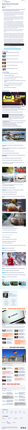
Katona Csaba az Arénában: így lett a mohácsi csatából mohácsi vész (12, 126)
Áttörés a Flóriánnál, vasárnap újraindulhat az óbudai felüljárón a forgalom (6, 182)
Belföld (3, 411)
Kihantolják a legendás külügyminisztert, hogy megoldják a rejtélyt (14, 272)
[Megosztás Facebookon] (2, 7)
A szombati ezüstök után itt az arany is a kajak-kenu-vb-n (10, 228)
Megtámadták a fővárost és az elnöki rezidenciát (9, 250)
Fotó (23, 411)
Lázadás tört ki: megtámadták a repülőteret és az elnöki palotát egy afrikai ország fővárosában (20, 342)
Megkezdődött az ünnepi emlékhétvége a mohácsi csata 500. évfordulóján (13, 122)
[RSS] (21, 428)
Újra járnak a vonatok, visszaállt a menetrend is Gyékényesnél (10, 270)
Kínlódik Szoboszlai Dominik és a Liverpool (8, 266)
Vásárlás (14, 347)
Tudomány (7, 411)
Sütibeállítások (3, 428)
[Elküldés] (4, 7)
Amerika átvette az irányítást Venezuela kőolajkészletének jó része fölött (12, 160)
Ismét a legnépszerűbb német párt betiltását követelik (9, 232)
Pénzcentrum (10, 308)
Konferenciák (19, 308)
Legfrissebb (20, 411)
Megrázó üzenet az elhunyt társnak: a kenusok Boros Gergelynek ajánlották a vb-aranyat (19, 174)
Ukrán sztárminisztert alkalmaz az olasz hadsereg (9, 241)
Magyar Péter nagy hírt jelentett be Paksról (9, 141)
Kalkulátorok (22, 347)
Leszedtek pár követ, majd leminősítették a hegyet (9, 194)
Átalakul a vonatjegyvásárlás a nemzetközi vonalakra (9, 239)
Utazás (18, 347)
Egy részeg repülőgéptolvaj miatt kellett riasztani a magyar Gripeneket (19, 182)
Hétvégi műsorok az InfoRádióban (9, 248)
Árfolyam (14, 308)
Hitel (10, 347)
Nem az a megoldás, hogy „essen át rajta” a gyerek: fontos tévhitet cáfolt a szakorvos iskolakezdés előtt (12, 226)
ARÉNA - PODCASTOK (5, 0)
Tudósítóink (12, 411)
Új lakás (23, 308)
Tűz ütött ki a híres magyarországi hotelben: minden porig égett (19, 379)
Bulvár (15, 411)
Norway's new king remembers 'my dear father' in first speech (8, 397)
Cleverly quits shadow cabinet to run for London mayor (20, 404)
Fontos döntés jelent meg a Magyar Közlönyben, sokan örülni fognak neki (15, 268)
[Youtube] (25, 428)
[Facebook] (23, 428)
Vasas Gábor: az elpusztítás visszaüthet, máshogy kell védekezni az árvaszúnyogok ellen (7, 174)
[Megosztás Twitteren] (3, 7)
